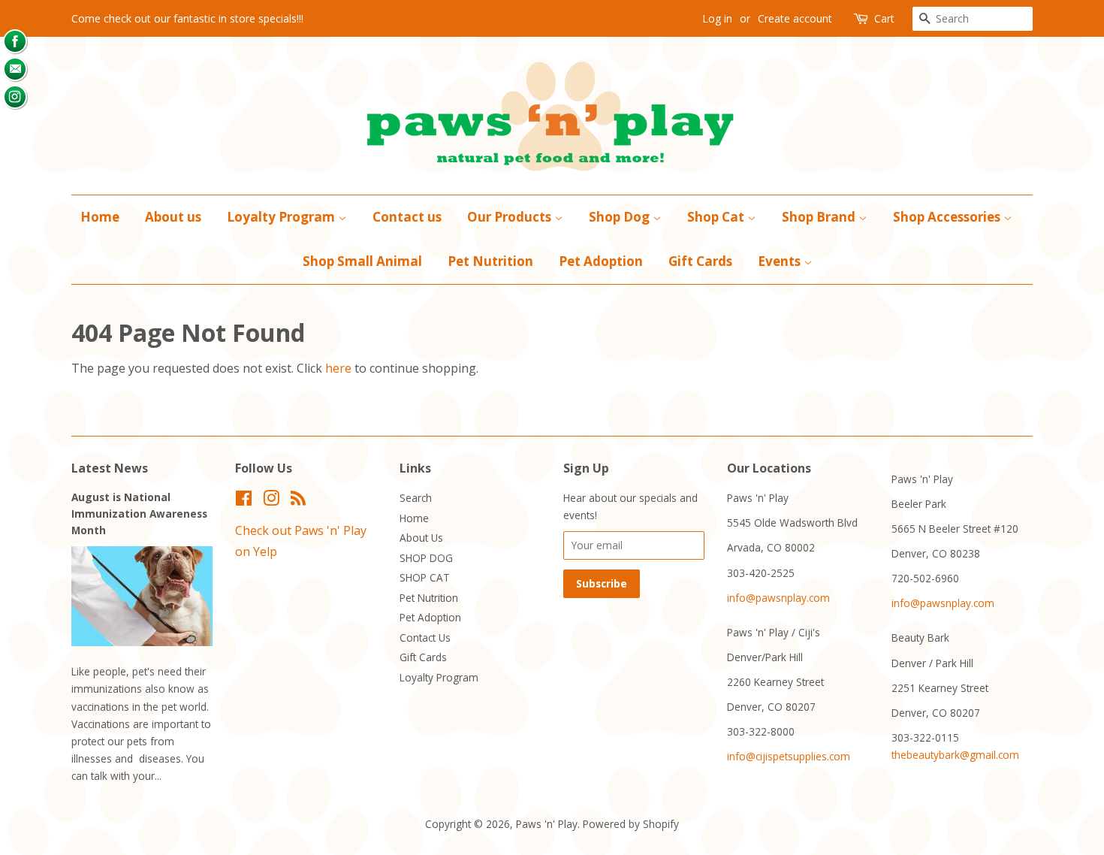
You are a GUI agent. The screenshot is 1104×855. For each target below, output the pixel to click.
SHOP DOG (426, 558)
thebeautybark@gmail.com (955, 755)
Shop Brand (820, 216)
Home (99, 216)
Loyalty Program (282, 216)
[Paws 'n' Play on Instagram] (271, 501)
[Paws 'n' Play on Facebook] (243, 501)
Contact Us (425, 637)
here (338, 368)
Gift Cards (700, 261)
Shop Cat (717, 216)
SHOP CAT (425, 577)
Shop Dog (621, 216)
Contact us (407, 216)
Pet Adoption (601, 261)
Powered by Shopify (631, 824)
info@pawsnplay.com (778, 598)
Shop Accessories (948, 216)
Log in (717, 18)
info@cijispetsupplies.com (788, 756)
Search (416, 498)
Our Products (510, 216)
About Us (421, 537)
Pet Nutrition (490, 261)
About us (173, 216)
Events (781, 261)
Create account (795, 18)
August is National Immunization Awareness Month (139, 513)
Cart (884, 18)
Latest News (109, 468)
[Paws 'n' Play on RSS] (298, 501)
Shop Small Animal (362, 261)
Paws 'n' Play (547, 824)
